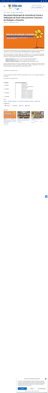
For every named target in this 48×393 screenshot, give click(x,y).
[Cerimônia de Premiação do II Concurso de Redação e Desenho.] (23, 114)
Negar (32, 388)
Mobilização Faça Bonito (35, 118)
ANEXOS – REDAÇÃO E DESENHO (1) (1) (11, 101)
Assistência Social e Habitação (17, 12)
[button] (45, 378)
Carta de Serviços (37, 5)
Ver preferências (41, 388)
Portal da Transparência (37, 7)
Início (5, 12)
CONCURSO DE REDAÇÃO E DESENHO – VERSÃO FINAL (29, 101)
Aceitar (22, 388)
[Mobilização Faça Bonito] (37, 114)
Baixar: (5, 99)
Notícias (8, 12)
